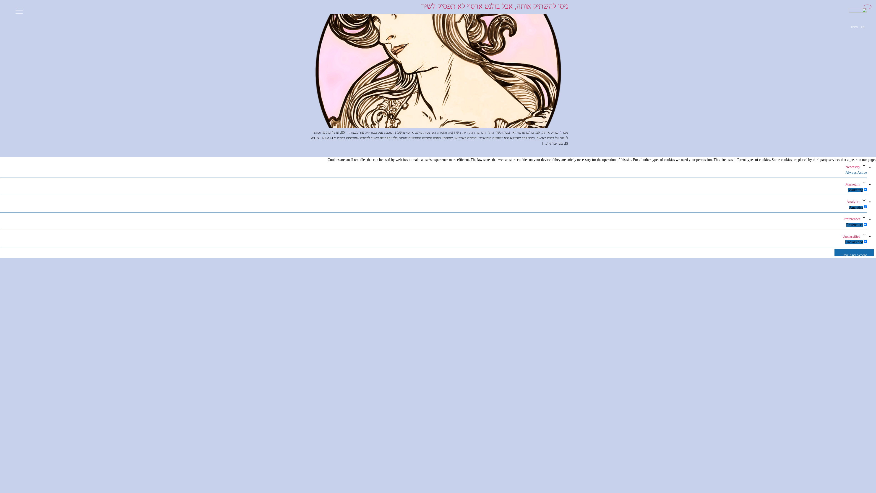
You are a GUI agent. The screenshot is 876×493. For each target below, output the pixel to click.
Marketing (852, 184)
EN (863, 27)
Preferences (852, 219)
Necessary (852, 167)
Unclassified (851, 236)
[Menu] (19, 8)
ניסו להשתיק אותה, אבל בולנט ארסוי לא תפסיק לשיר (494, 6)
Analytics (853, 202)
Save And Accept (854, 254)
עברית (854, 27)
